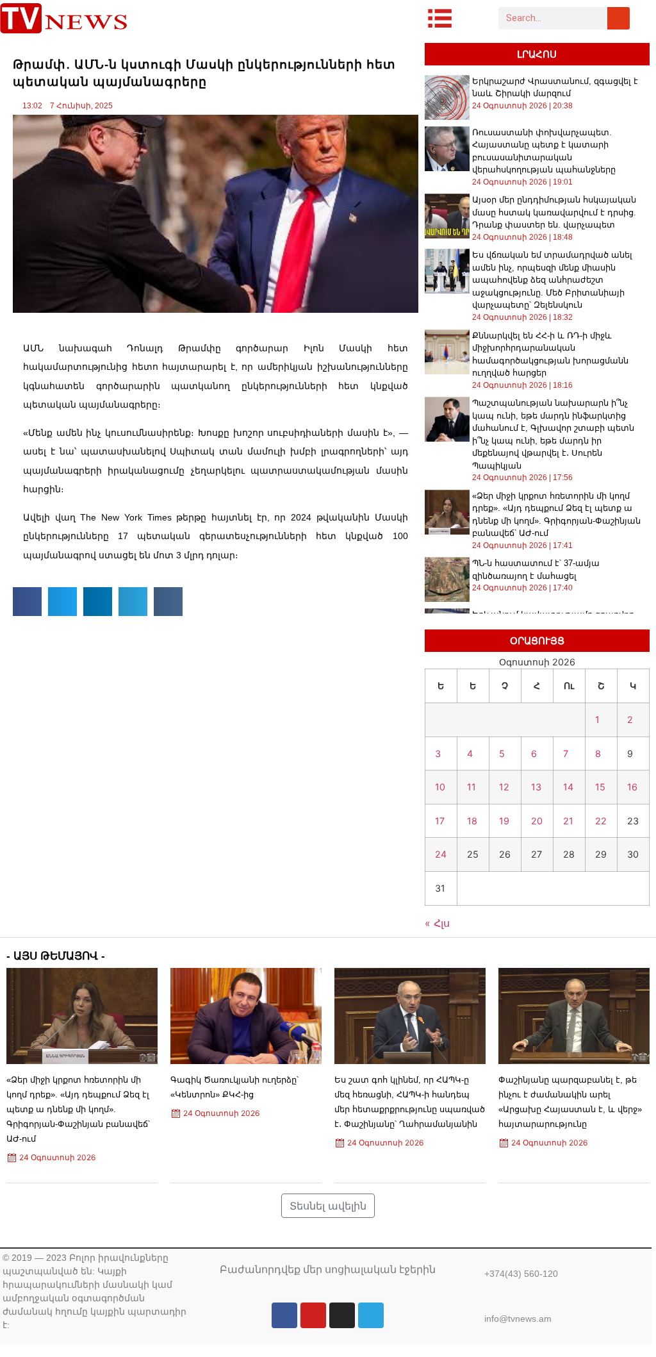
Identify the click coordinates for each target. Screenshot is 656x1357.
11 (471, 786)
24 (441, 854)
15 (600, 786)
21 (568, 820)
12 (504, 786)
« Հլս (437, 923)
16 (632, 786)
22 (601, 820)
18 (472, 820)
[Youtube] (313, 1315)
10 (440, 786)
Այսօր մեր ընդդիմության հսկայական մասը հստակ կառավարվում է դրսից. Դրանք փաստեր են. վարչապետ (554, 212)
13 (536, 786)
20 (537, 820)
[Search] (618, 18)
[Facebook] (284, 1315)
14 (568, 786)
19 (504, 820)
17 (440, 820)
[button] (27, 601)
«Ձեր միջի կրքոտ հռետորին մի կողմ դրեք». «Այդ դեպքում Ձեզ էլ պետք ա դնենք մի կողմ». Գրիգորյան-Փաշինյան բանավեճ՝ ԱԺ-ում (78, 1109)
